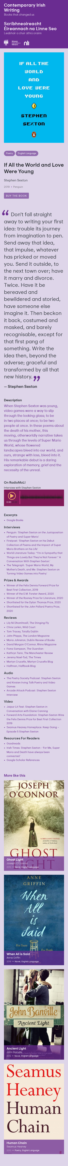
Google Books (15, 520)
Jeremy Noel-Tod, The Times (24, 657)
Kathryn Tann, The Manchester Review (30, 653)
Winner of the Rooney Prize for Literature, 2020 (35, 598)
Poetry (9, 153)
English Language (27, 153)
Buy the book (16, 195)
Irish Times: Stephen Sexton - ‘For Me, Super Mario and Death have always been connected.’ (33, 752)
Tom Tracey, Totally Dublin (22, 631)
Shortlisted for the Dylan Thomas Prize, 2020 (34, 602)
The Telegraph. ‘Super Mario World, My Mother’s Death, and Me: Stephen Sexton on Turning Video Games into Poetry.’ (33, 569)
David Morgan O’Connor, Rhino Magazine (31, 644)
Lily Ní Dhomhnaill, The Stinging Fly (28, 623)
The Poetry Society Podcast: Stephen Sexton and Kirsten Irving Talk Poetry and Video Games (34, 682)
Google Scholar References (23, 760)
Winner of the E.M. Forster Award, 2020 (30, 593)
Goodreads (13, 743)
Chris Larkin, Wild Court (21, 627)
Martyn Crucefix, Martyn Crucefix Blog (30, 661)
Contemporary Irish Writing (25, 7)
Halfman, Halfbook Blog (21, 666)
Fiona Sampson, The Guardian (25, 648)
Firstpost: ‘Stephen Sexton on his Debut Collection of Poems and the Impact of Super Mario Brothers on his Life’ (34, 545)
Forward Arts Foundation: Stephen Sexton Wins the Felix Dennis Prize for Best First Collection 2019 (35, 719)
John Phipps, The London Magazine (28, 636)
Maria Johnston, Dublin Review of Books (31, 640)
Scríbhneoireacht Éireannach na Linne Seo (30, 25)
